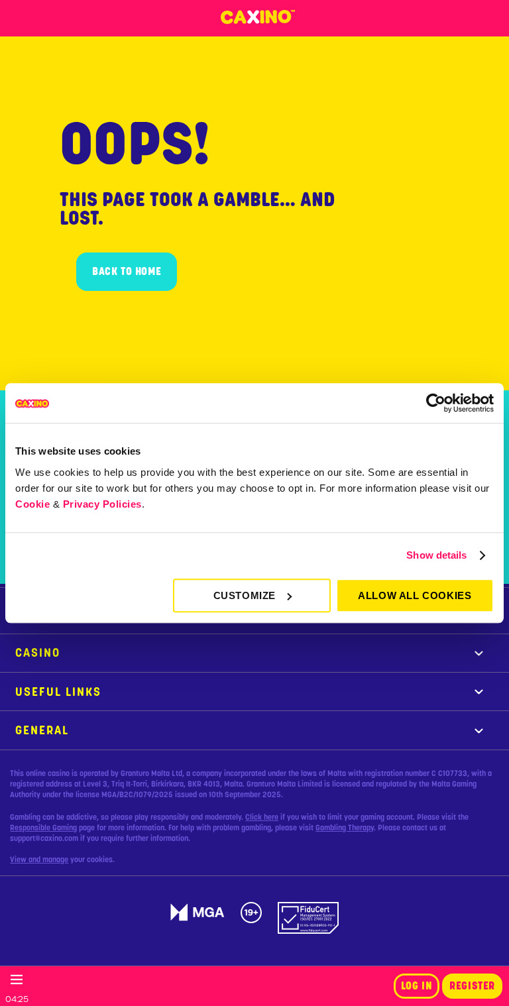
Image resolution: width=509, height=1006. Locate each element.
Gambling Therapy (344, 827)
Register (472, 986)
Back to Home (126, 271)
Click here (261, 817)
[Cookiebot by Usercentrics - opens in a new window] (436, 403)
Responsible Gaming (43, 827)
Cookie (32, 504)
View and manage (39, 859)
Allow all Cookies (414, 595)
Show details (436, 555)
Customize (244, 595)
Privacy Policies (102, 504)
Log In (417, 986)
